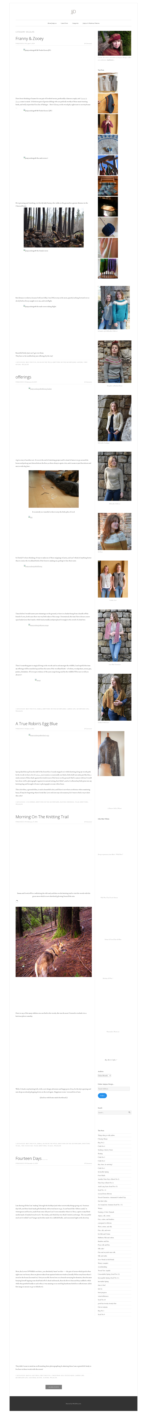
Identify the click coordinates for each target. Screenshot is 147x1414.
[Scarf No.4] (108, 257)
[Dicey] (108, 113)
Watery (100, 1208)
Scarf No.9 (101, 1314)
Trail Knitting (81, 802)
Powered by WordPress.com (73, 1404)
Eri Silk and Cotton (104, 1234)
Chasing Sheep (102, 1139)
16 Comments (88, 43)
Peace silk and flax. (104, 1245)
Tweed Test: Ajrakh (104, 1270)
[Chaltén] (108, 154)
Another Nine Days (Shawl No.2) (108, 1179)
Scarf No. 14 (102, 1190)
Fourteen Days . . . (31, 1158)
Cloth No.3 (101, 1157)
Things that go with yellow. (106, 1135)
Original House (35, 1378)
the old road (27, 1146)
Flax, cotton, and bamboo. (106, 1219)
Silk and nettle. (102, 1256)
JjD (73, 11)
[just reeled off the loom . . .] (108, 195)
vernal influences (103, 1296)
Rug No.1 (101, 1311)
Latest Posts (64, 23)
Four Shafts (101, 1175)
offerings (23, 377)
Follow (102, 1096)
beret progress (102, 1292)
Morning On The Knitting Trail (42, 816)
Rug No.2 (101, 1142)
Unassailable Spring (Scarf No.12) (109, 1274)
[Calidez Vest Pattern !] (108, 92)
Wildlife (25, 364)
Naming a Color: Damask (106, 1212)
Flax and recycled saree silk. (107, 1252)
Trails (50, 1146)
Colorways (30, 802)
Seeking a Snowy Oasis (105, 1150)
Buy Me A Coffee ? (111, 1060)
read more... (111, 60)
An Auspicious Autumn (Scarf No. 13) (110, 1205)
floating (100, 1153)
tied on (100, 1289)
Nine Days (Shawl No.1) (106, 1183)
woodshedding (102, 1267)
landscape (71, 709)
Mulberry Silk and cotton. (106, 1237)
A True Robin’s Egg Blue (37, 723)
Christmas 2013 (58, 1375)
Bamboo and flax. (103, 1241)
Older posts (53, 1387)
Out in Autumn (103, 1307)
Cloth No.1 (101, 1168)
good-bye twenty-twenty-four (107, 1303)
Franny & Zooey (30, 38)
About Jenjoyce (52, 23)
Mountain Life (83, 709)
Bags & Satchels (32, 1375)
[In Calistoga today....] (108, 133)
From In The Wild (44, 362)
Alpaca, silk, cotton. (104, 1216)
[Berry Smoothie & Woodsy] (108, 278)
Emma (39, 709)
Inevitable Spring (103, 1281)
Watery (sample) (103, 1263)
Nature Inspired (67, 802)
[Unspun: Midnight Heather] (108, 237)
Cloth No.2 (101, 1161)
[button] (28, 1299)
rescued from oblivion (105, 1194)
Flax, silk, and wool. (104, 1230)
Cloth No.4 (101, 1146)
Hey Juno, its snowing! (105, 1164)
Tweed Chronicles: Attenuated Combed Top (112, 1197)
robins (38, 775)
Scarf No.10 (102, 1300)
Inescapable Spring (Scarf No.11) (108, 1278)
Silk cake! (101, 1248)
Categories (75, 23)
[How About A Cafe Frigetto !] (108, 216)
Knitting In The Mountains (64, 362)
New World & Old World (106, 1259)
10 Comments (88, 729)
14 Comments (88, 382)
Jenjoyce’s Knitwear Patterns (91, 23)
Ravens (80, 362)
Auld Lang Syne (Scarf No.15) (108, 1186)
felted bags (69, 1375)
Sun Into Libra (102, 1201)
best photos (31, 362)
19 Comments (88, 1163)
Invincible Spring (103, 1172)
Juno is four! (102, 1285)
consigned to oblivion (105, 1223)
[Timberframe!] (108, 175)
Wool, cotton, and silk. (105, 1226)
